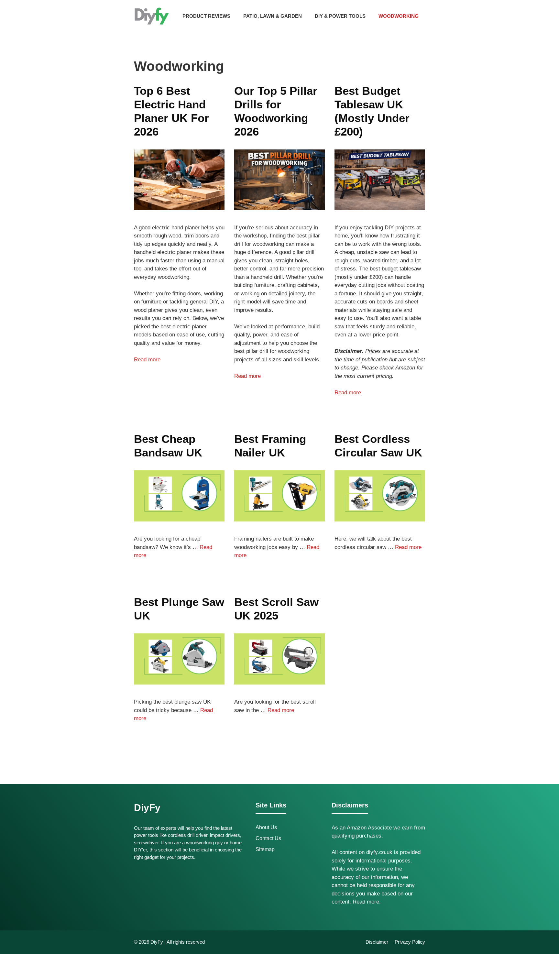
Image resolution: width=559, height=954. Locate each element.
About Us (266, 827)
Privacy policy (410, 942)
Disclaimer (377, 942)
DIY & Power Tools (340, 16)
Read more (147, 359)
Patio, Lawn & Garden (272, 16)
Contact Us (268, 838)
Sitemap (265, 849)
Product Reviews (206, 16)
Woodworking (398, 16)
